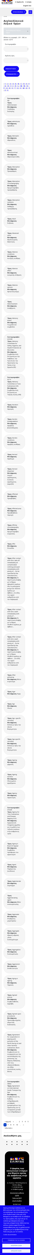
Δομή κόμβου (17, 1201)
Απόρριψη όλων (16, 1245)
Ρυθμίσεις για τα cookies (16, 1240)
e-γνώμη (28, 2)
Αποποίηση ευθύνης (17, 1193)
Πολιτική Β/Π (17, 1198)
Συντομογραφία (10, 44)
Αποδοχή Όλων (16, 1251)
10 (17, 1125)
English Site (27, 6)
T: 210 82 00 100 (17, 1187)
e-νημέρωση (19, 2)
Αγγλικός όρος (10, 56)
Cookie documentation (10, 1234)
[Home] (8, 2)
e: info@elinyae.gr (17, 1189)
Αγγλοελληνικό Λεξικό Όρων (13, 31)
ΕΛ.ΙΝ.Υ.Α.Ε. (17, 1204)
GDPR (17, 1196)
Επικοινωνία (18, 12)
